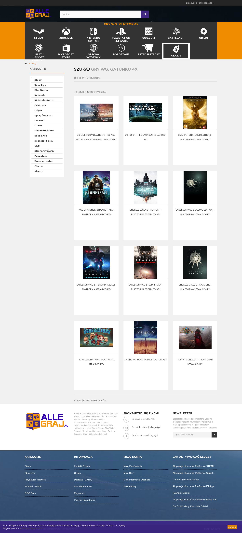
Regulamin (79, 493)
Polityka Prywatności (32, 528)
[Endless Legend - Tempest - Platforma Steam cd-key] (145, 187)
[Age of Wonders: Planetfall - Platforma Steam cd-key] (96, 187)
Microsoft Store (44, 130)
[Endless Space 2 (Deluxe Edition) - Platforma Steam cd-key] (195, 187)
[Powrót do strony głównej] (26, 63)
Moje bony (128, 473)
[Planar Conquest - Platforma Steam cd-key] (195, 337)
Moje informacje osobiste (136, 479)
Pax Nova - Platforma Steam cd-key (146, 359)
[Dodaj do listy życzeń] (115, 114)
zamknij (232, 527)
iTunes (38, 125)
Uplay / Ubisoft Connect (43, 118)
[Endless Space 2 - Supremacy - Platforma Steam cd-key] (145, 262)
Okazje (38, 166)
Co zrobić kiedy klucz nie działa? (190, 506)
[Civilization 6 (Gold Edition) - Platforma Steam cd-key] (195, 112)
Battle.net (40, 135)
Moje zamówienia (132, 466)
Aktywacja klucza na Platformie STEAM (193, 466)
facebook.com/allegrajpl (145, 435)
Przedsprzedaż (43, 161)
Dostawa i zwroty (83, 479)
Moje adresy (129, 486)
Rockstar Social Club (43, 143)
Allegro (38, 171)
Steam (38, 80)
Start (27, 28)
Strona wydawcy (44, 151)
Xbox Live (40, 85)
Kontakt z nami (82, 466)
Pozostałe (40, 156)
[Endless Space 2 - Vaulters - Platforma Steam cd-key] (195, 262)
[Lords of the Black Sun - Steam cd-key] (145, 112)
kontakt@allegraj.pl (149, 427)
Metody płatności (83, 486)
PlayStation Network (41, 92)
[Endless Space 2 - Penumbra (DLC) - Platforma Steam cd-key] (96, 262)
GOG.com (40, 105)
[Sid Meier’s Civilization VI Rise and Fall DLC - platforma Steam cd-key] (96, 112)
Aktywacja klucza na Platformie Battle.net (194, 499)
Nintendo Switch (44, 100)
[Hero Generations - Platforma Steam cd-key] (96, 337)
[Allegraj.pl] (39, 14)
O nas (77, 473)
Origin (38, 110)
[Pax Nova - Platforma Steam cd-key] (145, 337)
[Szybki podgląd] (115, 106)
